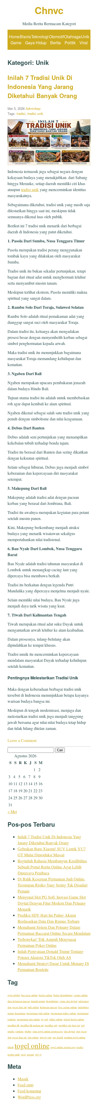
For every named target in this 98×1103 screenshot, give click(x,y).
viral (23, 1054)
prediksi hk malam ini (32, 1025)
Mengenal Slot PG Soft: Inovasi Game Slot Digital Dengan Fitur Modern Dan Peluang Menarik (52, 903)
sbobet (28, 1031)
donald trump (38, 1001)
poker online (56, 1019)
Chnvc (49, 10)
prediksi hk (13, 1025)
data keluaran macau (19, 1001)
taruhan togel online (74, 1037)
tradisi (21, 113)
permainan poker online (63, 1013)
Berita (55, 43)
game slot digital (68, 1001)
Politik (70, 43)
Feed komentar (29, 1090)
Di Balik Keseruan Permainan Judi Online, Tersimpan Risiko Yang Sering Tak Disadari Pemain (52, 885)
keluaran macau (48, 1007)
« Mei (12, 811)
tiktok (11, 1047)
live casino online (67, 1007)
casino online (81, 995)
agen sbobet (14, 995)
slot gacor (81, 1031)
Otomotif (56, 36)
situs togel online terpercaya (47, 1031)
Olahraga (72, 36)
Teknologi (39, 36)
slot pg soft (46, 1037)
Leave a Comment (22, 740)
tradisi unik (35, 113)
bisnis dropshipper (63, 995)
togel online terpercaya (63, 1047)
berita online (45, 995)
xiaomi (30, 1054)
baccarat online (29, 995)
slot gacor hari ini (17, 1037)
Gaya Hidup (35, 43)
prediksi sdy (51, 1025)
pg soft (44, 1019)
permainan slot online (28, 1019)
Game (16, 43)
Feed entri (25, 1084)
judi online (33, 1007)
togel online (32, 1045)
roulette (19, 1031)
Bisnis (25, 36)
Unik (85, 36)
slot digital (69, 1031)
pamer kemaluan (16, 1013)
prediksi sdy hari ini (69, 1025)
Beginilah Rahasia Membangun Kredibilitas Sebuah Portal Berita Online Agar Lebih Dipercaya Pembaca (52, 866)
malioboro (83, 1007)
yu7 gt (38, 1054)
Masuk (23, 1078)
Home (14, 36)
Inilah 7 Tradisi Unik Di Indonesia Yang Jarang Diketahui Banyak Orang (42, 86)
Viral (83, 43)
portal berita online (74, 1019)
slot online (33, 1037)
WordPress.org (29, 1096)
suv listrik (58, 1037)
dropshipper (52, 1001)
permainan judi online (38, 1013)
